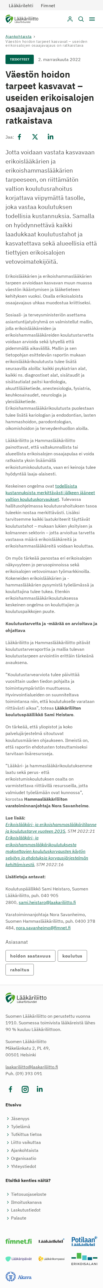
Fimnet (48, 5)
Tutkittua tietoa (26, 1134)
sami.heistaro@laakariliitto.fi (47, 902)
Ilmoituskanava (26, 1202)
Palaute (18, 1218)
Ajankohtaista (18, 36)
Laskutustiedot (26, 1210)
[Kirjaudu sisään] (70, 19)
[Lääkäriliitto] (21, 20)
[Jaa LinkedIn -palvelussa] (50, 136)
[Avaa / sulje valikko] (92, 19)
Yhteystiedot (23, 1166)
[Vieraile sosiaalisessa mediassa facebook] (10, 1089)
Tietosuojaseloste (28, 1194)
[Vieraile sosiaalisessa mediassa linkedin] (40, 1089)
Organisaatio (23, 1158)
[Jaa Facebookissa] (19, 136)
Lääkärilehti (21, 5)
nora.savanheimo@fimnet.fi (43, 927)
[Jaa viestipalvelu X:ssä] (35, 136)
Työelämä (20, 1126)
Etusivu (13, 1104)
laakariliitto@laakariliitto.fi (31, 1067)
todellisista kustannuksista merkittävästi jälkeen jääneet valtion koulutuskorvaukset (50, 492)
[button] (81, 19)
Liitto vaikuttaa (26, 1142)
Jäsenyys (20, 1118)
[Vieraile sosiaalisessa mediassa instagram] (25, 1089)
